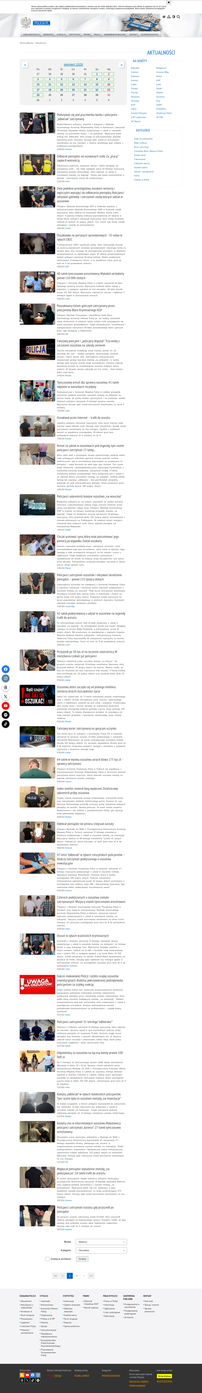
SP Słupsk (135, 121)
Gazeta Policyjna (139, 113)
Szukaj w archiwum (61, 1259)
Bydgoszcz (161, 68)
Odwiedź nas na (27, 1375)
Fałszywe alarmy (142, 163)
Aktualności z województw (27, 1306)
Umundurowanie (48, 1330)
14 (85, 84)
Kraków (134, 80)
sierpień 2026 (73, 64)
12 (61, 84)
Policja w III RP (48, 1319)
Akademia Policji (164, 113)
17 (38, 89)
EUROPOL (161, 109)
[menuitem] (31, 34)
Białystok (135, 68)
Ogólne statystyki (72, 1305)
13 (73, 84)
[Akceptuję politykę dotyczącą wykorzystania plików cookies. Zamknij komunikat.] (169, 2)
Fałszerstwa (139, 159)
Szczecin (160, 97)
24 (38, 95)
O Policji (44, 1295)
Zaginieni (25, 1322)
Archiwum (129, 1317)
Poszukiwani (26, 1319)
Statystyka (68, 1295)
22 (97, 89)
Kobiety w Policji (141, 180)
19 (61, 89)
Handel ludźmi (140, 167)
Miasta (67, 1242)
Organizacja (46, 1315)
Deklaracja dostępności (111, 1375)
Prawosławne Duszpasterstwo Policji (48, 1352)
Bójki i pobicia (140, 143)
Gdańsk (134, 72)
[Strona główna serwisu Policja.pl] (164, 17)
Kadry (137, 175)
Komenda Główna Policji (49, 1310)
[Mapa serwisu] (169, 17)
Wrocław (135, 101)
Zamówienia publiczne (129, 1297)
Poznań (134, 92)
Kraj (158, 101)
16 (108, 84)
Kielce (159, 76)
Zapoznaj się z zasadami (138, 1381)
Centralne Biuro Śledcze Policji (148, 151)
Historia (44, 1322)
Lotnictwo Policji (28, 1326)
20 (73, 89)
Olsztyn (134, 88)
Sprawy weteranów (149, 1310)
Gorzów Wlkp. (162, 72)
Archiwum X (26, 1311)
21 (85, 89)
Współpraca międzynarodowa (49, 1335)
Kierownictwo (47, 1305)
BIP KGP (58, 1375)
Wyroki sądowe (91, 1307)
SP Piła (159, 117)
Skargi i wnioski (151, 1305)
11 (50, 84)
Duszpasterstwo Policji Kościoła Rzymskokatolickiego (50, 1343)
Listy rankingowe (112, 1312)
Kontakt (147, 1295)
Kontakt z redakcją (82, 1375)
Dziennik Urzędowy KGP (91, 1302)
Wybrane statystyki (68, 1310)
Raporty (67, 1322)
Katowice (135, 76)
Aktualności (40, 43)
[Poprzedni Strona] (25, 65)
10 (38, 84)
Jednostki (45, 1301)
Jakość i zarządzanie (144, 171)
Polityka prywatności (137, 1385)
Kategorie (66, 1250)
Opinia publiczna (72, 1326)
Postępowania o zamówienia (131, 1305)
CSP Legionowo (138, 117)
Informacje (69, 1301)
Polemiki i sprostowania (27, 1331)
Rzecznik (148, 1301)
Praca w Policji (110, 1295)
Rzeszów (135, 97)
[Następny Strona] (122, 65)
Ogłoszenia (109, 1308)
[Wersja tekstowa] (173, 17)
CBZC (134, 109)
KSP (158, 80)
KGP (133, 105)
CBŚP (159, 105)
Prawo (86, 1295)
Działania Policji (28, 1295)
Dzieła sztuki (140, 155)
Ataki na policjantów (143, 139)
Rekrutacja (109, 1316)
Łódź (158, 84)
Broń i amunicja (141, 147)
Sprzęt (44, 1326)
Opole (159, 88)
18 (50, 89)
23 (108, 89)
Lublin (134, 84)
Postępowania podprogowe (131, 1312)
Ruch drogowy (27, 1315)
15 (97, 84)
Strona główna (26, 43)
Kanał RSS (22, 1375)
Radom (159, 92)
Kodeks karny (70, 1315)
